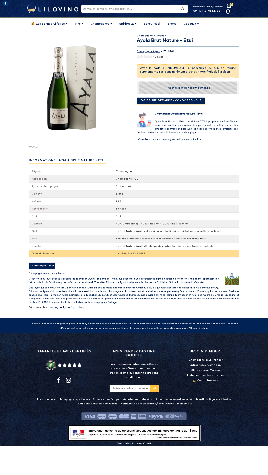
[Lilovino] (52, 8)
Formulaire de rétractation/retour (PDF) (147, 403)
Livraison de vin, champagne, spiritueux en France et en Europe (78, 399)
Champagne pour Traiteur (206, 360)
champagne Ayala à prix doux (65, 307)
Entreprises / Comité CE (206, 365)
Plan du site (184, 403)
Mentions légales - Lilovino (213, 399)
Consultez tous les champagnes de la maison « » (169, 139)
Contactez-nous (207, 380)
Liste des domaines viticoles (205, 375)
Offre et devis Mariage (206, 370)
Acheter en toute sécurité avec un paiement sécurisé (158, 399)
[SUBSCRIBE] (154, 388)
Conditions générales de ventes (96, 403)
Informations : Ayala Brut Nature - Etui (67, 160)
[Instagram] (68, 380)
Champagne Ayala (148, 51)
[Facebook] (58, 380)
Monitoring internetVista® (134, 443)
